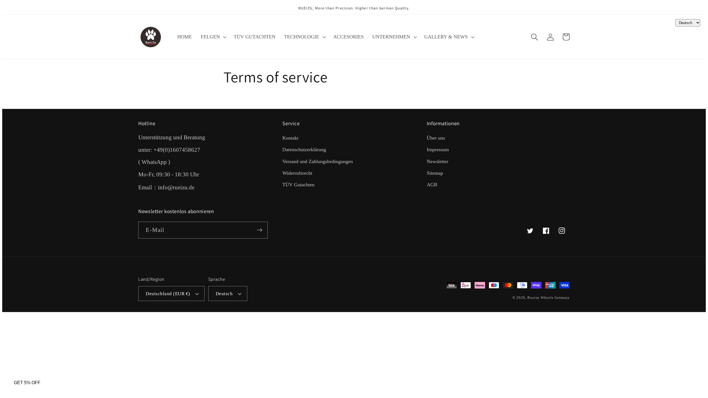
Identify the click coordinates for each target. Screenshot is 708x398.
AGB (432, 184)
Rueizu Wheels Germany (548, 297)
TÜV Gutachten (298, 184)
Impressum (438, 149)
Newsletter (437, 161)
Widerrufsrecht (297, 173)
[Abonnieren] (259, 230)
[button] (213, 37)
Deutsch (224, 293)
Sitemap (435, 173)
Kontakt (290, 138)
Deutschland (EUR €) (168, 293)
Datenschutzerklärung (304, 149)
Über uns (436, 138)
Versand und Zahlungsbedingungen (317, 161)
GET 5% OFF (27, 382)
